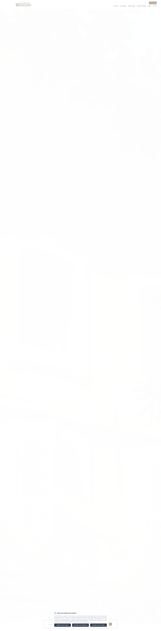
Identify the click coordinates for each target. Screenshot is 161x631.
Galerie (149, 6)
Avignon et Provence (141, 6)
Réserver (152, 3)
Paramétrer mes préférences (80, 625)
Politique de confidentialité (81, 621)
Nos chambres (123, 6)
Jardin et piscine (131, 6)
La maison (115, 6)
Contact (155, 6)
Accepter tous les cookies (98, 625)
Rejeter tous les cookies (62, 625)
